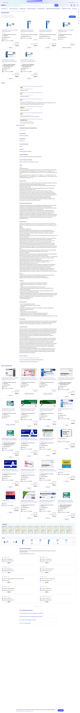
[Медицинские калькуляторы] (78, 17)
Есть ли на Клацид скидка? (25, 623)
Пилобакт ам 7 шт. (5, 500)
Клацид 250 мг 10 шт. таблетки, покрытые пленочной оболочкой (10, 30)
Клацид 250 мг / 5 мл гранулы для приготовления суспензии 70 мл (45, 30)
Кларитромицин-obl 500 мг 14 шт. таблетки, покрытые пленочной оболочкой (10, 378)
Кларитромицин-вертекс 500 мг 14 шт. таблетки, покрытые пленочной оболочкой (47, 378)
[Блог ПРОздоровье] (78, 14)
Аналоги (72, 16)
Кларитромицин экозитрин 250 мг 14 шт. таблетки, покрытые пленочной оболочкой (29, 378)
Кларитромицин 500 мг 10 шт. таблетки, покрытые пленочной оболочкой (47, 439)
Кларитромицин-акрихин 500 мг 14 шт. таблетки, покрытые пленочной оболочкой (29, 439)
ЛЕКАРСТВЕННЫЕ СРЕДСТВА (7, 11)
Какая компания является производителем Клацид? (30, 616)
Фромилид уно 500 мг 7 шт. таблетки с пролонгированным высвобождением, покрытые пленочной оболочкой (9, 439)
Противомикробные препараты (16, 11)
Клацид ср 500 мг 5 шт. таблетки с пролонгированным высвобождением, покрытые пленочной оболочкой (9, 60)
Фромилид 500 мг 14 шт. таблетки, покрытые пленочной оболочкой (8, 409)
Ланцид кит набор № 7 (62, 438)
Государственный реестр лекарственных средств (29, 357)
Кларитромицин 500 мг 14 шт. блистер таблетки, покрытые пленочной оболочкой (47, 470)
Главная (2, 11)
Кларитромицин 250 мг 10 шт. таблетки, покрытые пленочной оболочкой (28, 409)
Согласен (61, 710)
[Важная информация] (78, 20)
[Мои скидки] (78, 12)
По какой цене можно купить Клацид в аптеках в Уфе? (31, 613)
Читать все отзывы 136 (20, 125)
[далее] (73, 529)
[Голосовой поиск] (53, 5)
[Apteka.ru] (4, 5)
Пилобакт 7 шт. (61, 469)
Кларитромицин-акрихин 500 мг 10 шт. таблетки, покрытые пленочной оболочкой (10, 470)
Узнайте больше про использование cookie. (24, 711)
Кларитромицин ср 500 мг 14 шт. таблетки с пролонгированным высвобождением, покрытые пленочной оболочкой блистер (66, 378)
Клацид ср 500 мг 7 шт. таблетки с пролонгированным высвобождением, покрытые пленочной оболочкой (28, 60)
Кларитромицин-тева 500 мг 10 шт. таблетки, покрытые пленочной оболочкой (29, 501)
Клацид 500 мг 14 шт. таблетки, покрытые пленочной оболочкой (66, 30)
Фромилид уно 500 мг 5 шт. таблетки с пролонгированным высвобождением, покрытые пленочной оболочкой (65, 501)
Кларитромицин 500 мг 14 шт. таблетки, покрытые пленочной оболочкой (47, 409)
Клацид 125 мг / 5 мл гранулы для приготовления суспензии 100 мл (27, 30)
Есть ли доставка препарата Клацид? (27, 619)
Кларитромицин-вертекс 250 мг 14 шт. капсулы (65, 409)
